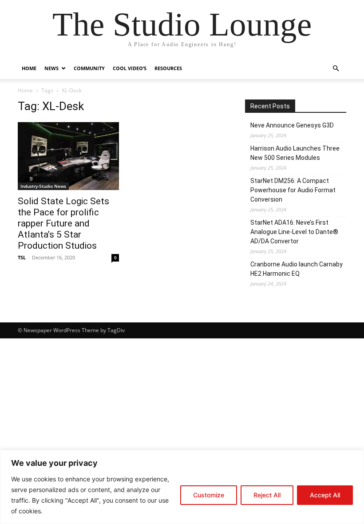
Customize (208, 495)
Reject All (267, 495)
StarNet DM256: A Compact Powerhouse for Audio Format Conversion (293, 190)
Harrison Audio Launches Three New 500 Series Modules (295, 153)
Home (29, 68)
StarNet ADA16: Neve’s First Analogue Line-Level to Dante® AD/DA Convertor (294, 232)
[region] (182, 487)
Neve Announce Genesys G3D (292, 125)
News (51, 68)
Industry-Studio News (43, 186)
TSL (22, 257)
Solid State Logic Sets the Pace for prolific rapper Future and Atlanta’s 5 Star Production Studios (63, 223)
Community (89, 68)
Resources (168, 68)
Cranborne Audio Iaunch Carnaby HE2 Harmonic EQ (296, 269)
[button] (335, 68)
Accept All (325, 495)
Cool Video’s (129, 68)
